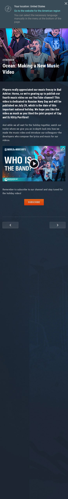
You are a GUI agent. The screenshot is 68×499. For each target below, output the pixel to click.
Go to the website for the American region (37, 10)
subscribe (34, 202)
